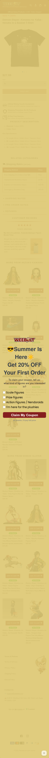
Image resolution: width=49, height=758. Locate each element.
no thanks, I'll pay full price (24, 420)
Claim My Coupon (24, 415)
